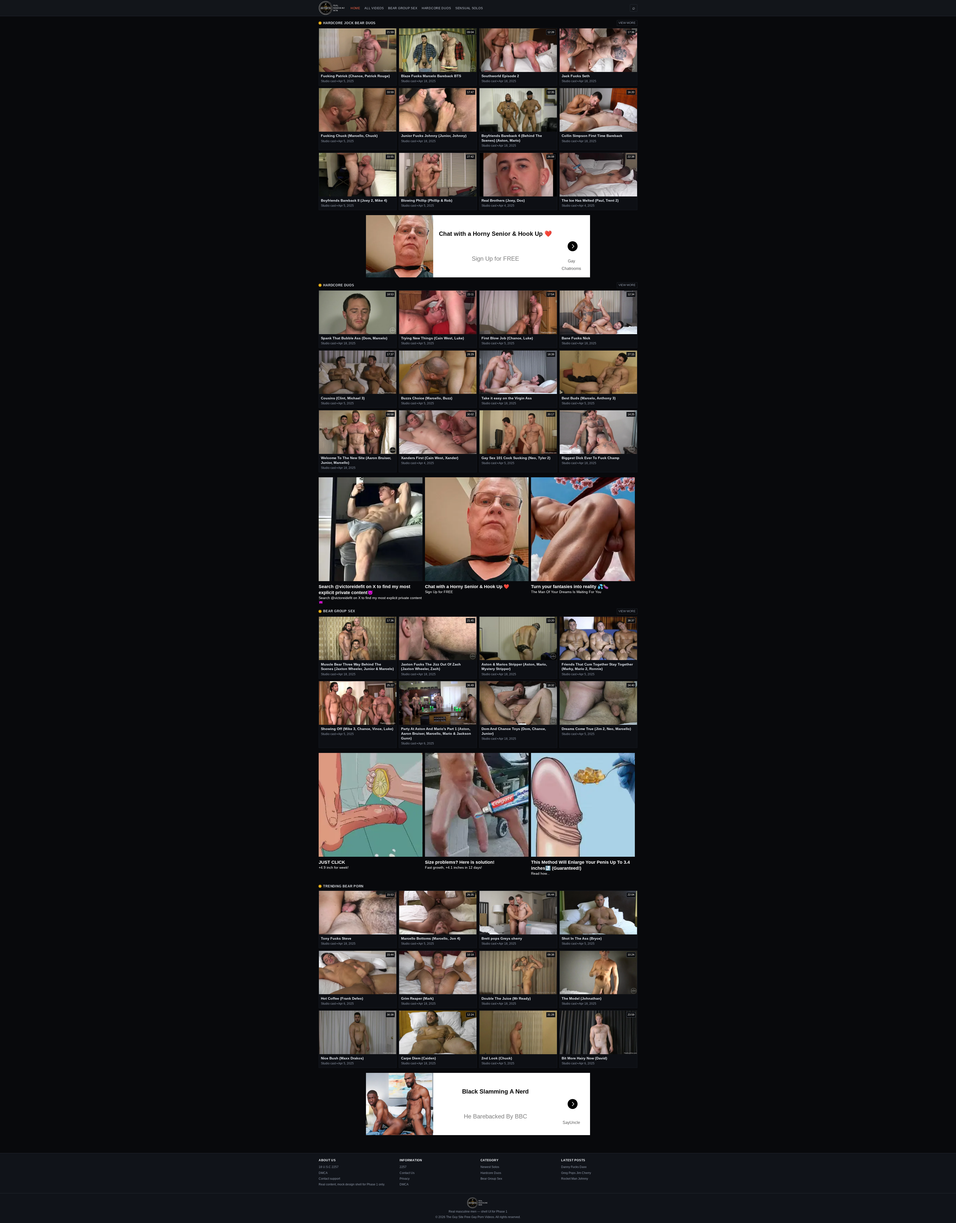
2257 (403, 1167)
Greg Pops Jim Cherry (576, 1173)
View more (627, 23)
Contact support (329, 1178)
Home (355, 8)
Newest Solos (489, 1167)
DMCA (323, 1173)
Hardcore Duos (436, 8)
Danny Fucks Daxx (574, 1167)
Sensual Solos (469, 8)
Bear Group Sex (402, 8)
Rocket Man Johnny (574, 1178)
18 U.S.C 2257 (329, 1167)
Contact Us (407, 1173)
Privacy (405, 1178)
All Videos (374, 8)
